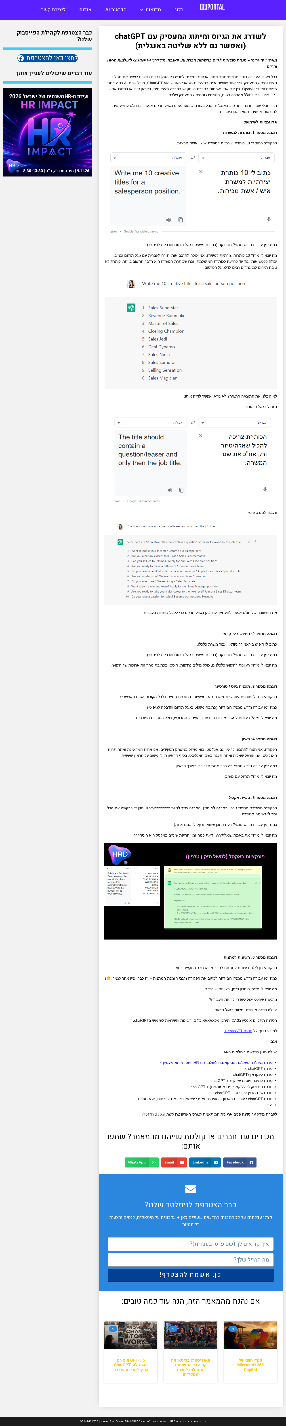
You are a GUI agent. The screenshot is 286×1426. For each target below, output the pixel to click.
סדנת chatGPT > (238, 1031)
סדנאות (153, 9)
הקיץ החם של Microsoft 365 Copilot (250, 1365)
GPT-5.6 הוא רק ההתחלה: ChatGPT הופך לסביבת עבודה (131, 1365)
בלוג (179, 9)
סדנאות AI (115, 9)
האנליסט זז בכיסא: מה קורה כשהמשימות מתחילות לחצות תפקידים (190, 1367)
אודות (85, 9)
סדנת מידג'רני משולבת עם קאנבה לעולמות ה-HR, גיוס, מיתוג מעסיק (218, 1063)
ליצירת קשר (53, 9)
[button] (240, 1162)
